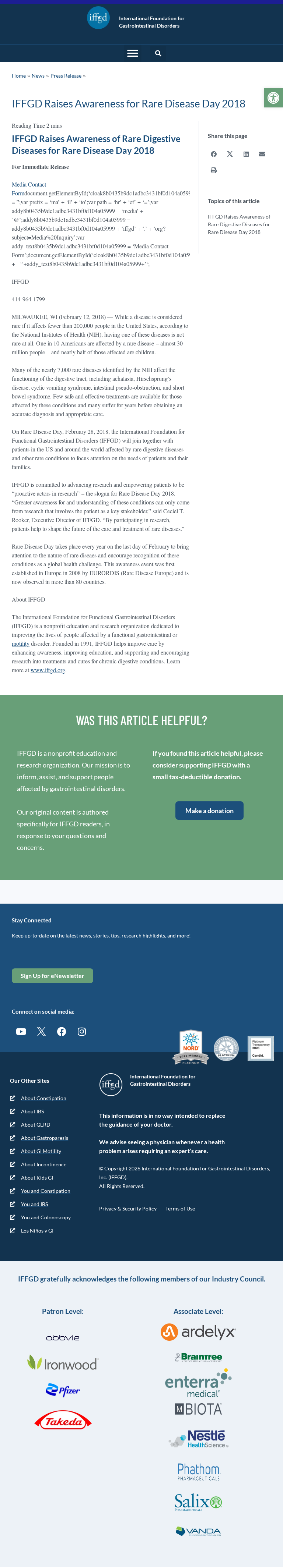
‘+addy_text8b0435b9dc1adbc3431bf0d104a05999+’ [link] (84, 263)
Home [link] (19, 75)
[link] (273, 97)
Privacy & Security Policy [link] (128, 1208)
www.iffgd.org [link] (48, 670)
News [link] (38, 75)
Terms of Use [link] (180, 1208)
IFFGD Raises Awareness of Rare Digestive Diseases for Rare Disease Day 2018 (239, 224)
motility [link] (20, 643)
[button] (133, 53)
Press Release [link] (65, 75)
